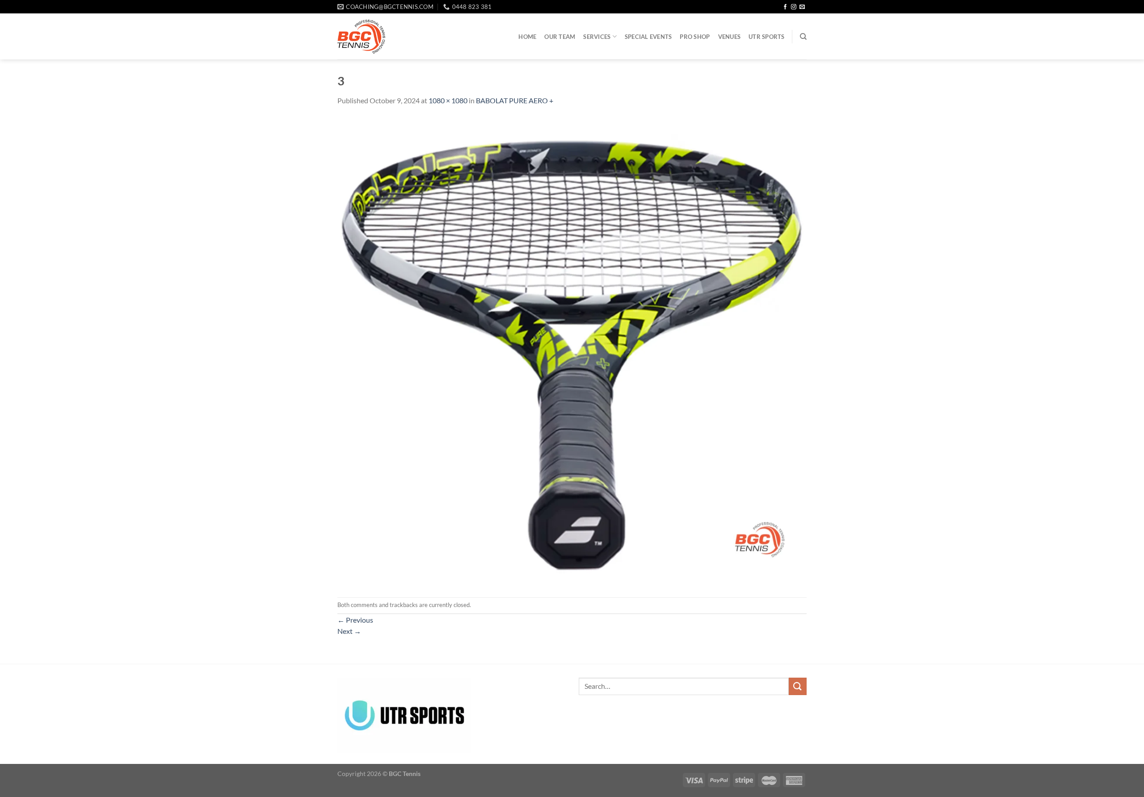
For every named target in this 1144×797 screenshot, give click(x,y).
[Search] (803, 36)
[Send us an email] (802, 7)
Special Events (648, 36)
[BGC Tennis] (361, 37)
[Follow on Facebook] (785, 7)
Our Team (559, 36)
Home (527, 36)
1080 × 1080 (448, 100)
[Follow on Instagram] (793, 7)
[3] (572, 350)
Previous (355, 620)
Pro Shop (695, 36)
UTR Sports (767, 36)
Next (349, 631)
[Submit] (798, 686)
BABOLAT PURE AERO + (514, 100)
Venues (729, 36)
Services (596, 36)
